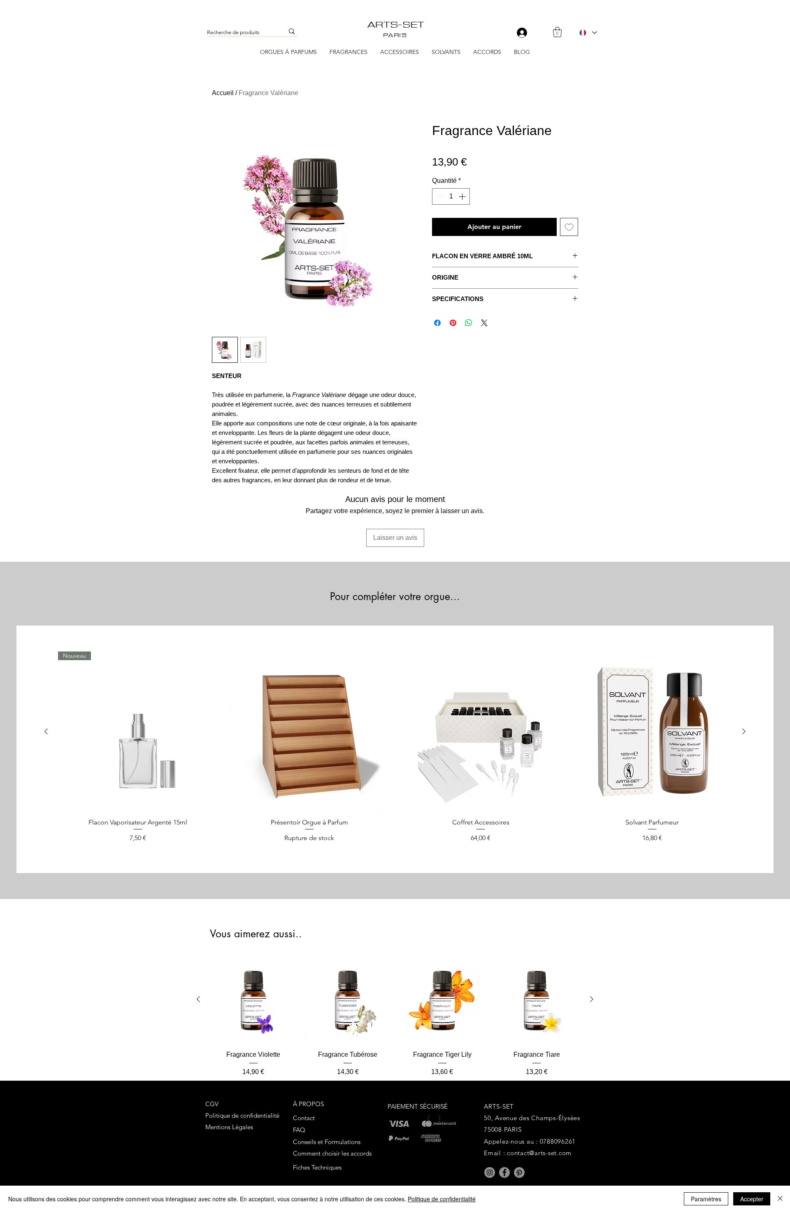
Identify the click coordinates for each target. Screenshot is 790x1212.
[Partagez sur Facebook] (437, 323)
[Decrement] (439, 196)
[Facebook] (504, 1172)
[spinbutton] (451, 196)
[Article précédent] (46, 731)
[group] (395, 747)
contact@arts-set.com (539, 1153)
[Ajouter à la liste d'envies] (569, 227)
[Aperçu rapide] (310, 732)
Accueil (223, 92)
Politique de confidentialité (442, 1199)
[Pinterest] (519, 1172)
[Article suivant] (744, 731)
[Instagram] (489, 1172)
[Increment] (463, 196)
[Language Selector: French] (588, 32)
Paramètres (706, 1199)
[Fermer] (780, 1198)
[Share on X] (484, 323)
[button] (557, 32)
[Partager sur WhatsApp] (469, 323)
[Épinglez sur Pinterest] (453, 323)
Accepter (751, 1199)
